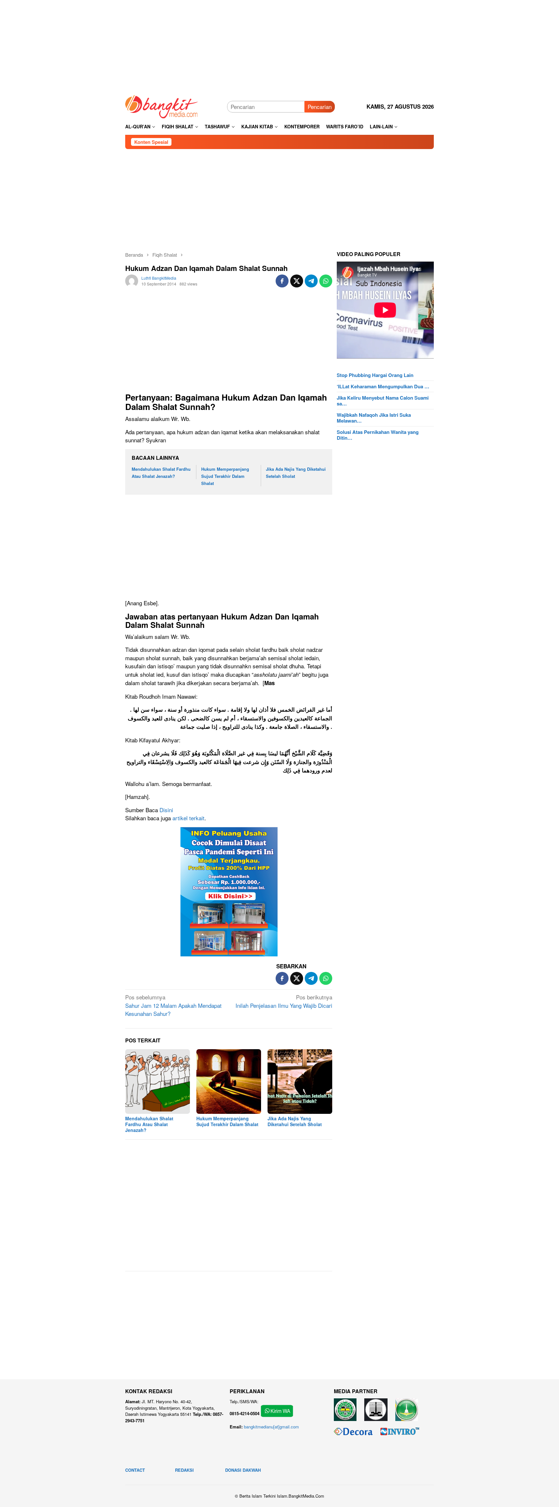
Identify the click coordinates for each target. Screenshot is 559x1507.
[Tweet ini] (296, 280)
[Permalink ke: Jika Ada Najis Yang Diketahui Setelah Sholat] (300, 1081)
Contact (135, 1470)
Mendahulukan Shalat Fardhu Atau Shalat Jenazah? (149, 1124)
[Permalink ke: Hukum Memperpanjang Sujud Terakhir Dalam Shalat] (228, 1081)
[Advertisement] (279, 45)
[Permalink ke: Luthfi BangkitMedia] (131, 280)
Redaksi (184, 1470)
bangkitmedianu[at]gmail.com (271, 1427)
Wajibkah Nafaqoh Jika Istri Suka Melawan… (374, 418)
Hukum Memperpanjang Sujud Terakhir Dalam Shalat (225, 476)
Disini (166, 810)
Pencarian (320, 106)
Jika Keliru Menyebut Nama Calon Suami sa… (383, 400)
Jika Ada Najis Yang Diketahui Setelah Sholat (295, 1121)
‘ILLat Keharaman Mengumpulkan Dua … (383, 386)
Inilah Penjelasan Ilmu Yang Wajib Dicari (284, 1001)
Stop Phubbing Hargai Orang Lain (375, 375)
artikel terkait (188, 818)
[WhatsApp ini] (325, 280)
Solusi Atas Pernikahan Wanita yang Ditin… (378, 435)
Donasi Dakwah (243, 1470)
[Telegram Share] (311, 280)
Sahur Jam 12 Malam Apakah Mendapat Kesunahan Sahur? (173, 1005)
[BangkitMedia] (161, 106)
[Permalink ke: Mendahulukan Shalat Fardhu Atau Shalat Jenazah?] (157, 1081)
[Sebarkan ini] (282, 280)
